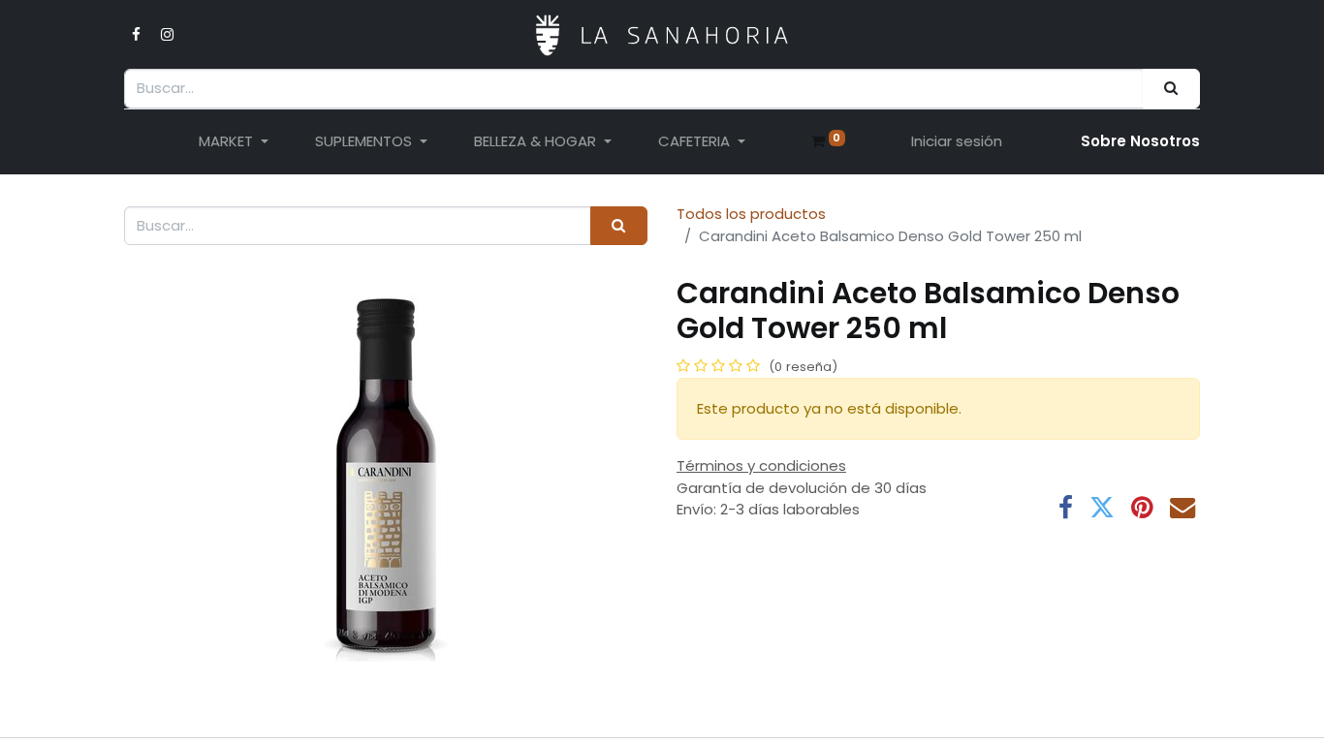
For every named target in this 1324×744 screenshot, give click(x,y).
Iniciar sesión (956, 141)
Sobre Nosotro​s (1140, 141)
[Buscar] (1171, 88)
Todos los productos (751, 213)
